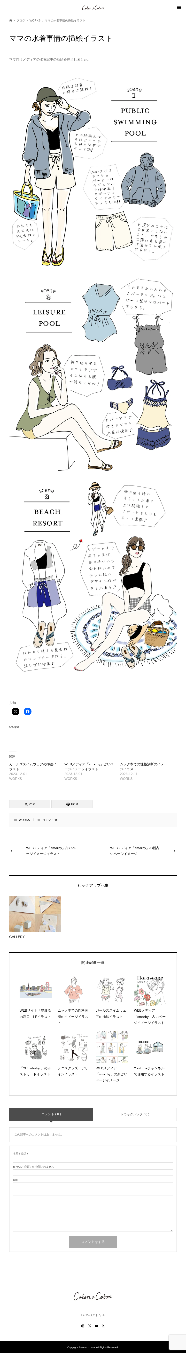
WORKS (24, 820)
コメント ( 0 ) (51, 1114)
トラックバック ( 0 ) (135, 1114)
